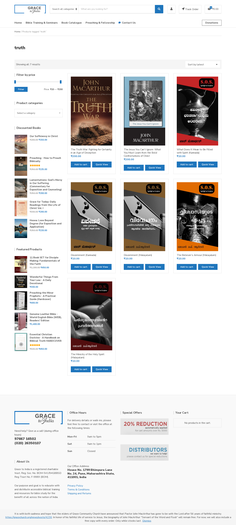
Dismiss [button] (146, 521)
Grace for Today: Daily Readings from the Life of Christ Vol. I (45, 205)
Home (18, 23)
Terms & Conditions (78, 489)
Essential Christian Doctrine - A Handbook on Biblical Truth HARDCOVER (45, 337)
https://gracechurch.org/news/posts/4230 (28, 517)
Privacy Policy (75, 486)
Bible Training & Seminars (42, 23)
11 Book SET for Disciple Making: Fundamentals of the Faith (45, 261)
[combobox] (38, 113)
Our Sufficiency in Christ (44, 136)
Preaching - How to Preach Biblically (45, 159)
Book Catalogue (71, 23)
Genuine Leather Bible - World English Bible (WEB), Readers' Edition (46, 317)
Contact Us (129, 23)
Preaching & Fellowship (100, 23)
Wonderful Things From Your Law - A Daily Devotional (44, 280)
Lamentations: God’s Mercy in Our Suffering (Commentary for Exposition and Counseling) (46, 184)
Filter (21, 89)
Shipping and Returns (79, 493)
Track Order (191, 9)
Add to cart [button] (80, 164)
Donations (211, 23)
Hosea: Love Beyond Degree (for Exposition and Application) (45, 223)
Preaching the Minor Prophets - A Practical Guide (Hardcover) (43, 296)
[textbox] (38, 113)
